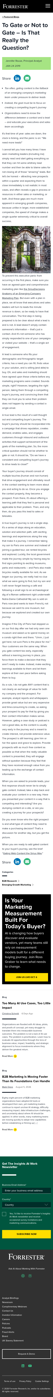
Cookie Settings (42, 1381)
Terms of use (9, 1381)
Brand (5, 1336)
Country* (6, 1199)
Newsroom (7, 1302)
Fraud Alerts (8, 1332)
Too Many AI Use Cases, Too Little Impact (26, 1005)
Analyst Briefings (10, 1298)
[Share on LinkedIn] (17, 78)
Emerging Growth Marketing (16, 884)
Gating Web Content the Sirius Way (22, 853)
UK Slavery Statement (13, 1340)
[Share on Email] (27, 78)
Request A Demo (26, 1353)
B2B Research (9, 881)
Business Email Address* (14, 1184)
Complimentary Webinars (14, 1306)
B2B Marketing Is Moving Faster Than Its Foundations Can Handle (26, 1078)
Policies (6, 1323)
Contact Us (7, 1310)
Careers (6, 1319)
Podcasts (6, 1327)
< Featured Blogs (10, 16)
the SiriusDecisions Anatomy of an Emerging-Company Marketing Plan (23, 293)
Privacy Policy (25, 1381)
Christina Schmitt (10, 1013)
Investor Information (12, 1315)
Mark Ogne (7, 1087)
